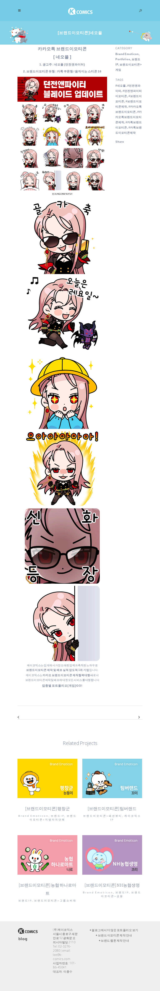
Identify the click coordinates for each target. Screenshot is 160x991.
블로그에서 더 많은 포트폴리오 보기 (115, 930)
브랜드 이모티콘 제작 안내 (115, 935)
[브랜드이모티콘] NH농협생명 (112, 885)
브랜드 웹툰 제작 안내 (115, 940)
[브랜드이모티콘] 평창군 (47, 808)
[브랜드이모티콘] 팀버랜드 (112, 808)
